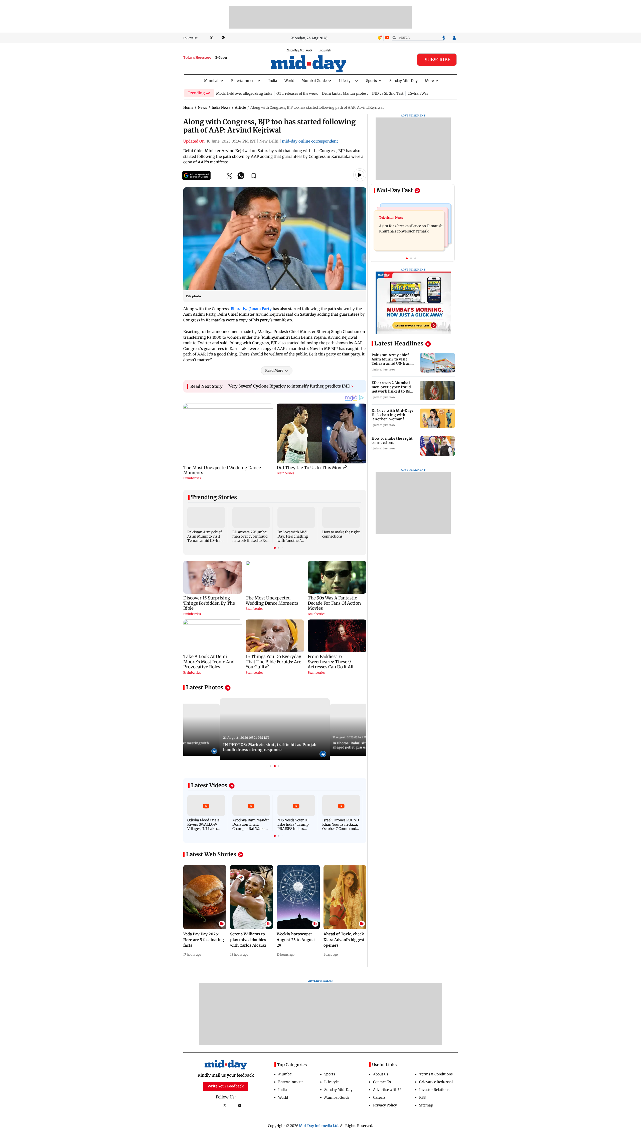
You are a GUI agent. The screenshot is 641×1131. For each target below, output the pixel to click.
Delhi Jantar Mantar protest (345, 93)
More (429, 80)
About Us (380, 1074)
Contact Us (382, 1082)
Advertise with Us (387, 1089)
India (272, 80)
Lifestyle (346, 80)
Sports (371, 80)
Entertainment (243, 80)
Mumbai (211, 80)
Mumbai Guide (314, 80)
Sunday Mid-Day (403, 80)
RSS (422, 1097)
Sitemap (426, 1105)
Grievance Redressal (436, 1082)
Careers (379, 1097)
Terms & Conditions (436, 1074)
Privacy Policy (385, 1105)
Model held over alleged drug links (244, 93)
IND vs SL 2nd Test (387, 93)
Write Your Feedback (226, 1086)
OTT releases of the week (297, 93)
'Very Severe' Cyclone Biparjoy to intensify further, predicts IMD (290, 386)
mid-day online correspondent (310, 141)
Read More (274, 370)
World (289, 80)
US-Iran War (418, 93)
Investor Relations (434, 1089)
